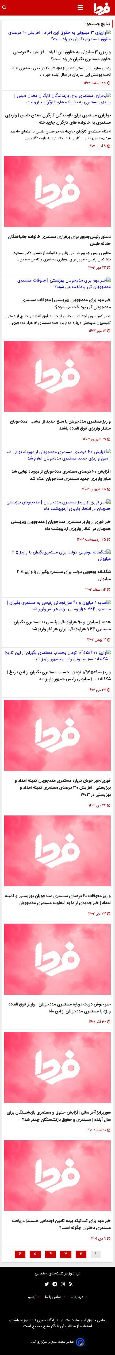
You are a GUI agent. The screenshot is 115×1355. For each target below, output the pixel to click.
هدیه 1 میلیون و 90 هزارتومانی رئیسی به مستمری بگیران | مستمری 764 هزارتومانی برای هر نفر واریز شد (61, 626)
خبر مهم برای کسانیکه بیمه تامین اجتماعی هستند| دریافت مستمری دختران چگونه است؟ (61, 1224)
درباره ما (77, 1297)
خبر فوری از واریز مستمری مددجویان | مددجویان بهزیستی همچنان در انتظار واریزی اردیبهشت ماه (61, 525)
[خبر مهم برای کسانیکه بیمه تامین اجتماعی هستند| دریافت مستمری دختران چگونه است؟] (57, 1175)
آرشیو (32, 1297)
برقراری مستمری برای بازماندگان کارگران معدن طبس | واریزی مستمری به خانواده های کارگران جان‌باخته (58, 119)
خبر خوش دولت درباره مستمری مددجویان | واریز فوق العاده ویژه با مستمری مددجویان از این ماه (59, 1008)
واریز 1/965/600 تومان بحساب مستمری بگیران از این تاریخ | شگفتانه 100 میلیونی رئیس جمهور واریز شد (59, 676)
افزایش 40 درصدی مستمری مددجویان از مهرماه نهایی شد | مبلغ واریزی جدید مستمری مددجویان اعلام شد (60, 475)
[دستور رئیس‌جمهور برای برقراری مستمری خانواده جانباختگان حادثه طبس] (57, 191)
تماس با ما (53, 1297)
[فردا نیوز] (102, 9)
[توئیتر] (46, 1284)
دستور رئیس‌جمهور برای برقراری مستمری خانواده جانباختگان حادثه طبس (59, 240)
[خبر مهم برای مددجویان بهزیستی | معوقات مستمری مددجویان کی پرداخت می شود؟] (57, 284)
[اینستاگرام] (61, 1284)
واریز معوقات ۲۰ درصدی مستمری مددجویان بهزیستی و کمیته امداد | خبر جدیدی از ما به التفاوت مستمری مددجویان (58, 900)
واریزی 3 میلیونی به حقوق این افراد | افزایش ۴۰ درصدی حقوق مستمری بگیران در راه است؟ (62, 56)
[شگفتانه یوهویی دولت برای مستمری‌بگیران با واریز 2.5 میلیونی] (57, 555)
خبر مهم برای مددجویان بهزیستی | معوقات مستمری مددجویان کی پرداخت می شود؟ (66, 304)
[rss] (68, 1284)
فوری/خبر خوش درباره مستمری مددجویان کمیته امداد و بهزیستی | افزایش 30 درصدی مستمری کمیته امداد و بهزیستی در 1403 (63, 788)
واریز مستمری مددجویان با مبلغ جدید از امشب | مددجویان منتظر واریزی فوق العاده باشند (60, 425)
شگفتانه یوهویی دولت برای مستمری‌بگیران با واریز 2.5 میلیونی (64, 575)
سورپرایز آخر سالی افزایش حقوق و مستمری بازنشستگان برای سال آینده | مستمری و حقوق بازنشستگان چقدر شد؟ (59, 1116)
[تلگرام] (53, 1284)
